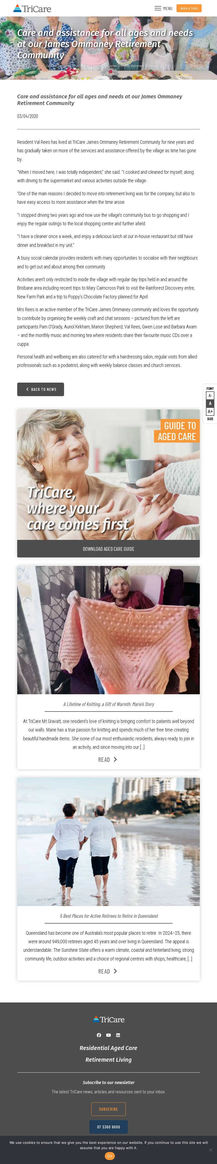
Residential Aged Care (108, 1048)
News (35, 66)
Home (20, 66)
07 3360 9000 (108, 1126)
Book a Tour (189, 8)
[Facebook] (99, 1035)
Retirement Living (108, 1059)
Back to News (43, 389)
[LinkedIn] (118, 1035)
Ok (109, 1156)
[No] (210, 1150)
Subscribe (108, 1108)
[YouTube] (108, 1035)
